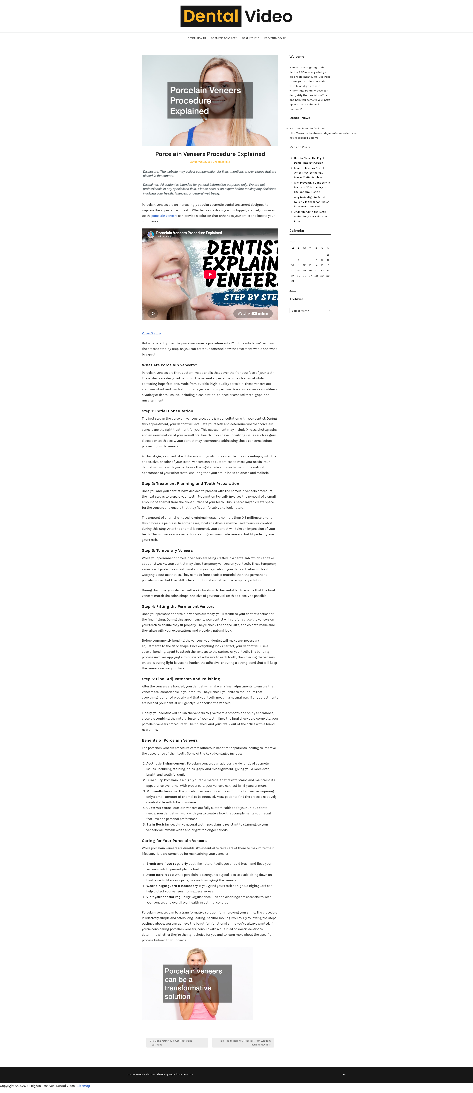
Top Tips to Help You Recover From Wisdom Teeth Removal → (245, 1042)
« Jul (293, 290)
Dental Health (197, 38)
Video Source (151, 333)
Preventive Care (275, 38)
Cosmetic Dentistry (224, 38)
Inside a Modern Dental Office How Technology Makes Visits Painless (309, 172)
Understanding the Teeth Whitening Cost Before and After (311, 216)
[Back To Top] (344, 1074)
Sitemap (83, 1086)
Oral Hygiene (250, 38)
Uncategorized (221, 161)
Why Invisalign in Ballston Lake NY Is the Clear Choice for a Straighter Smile (311, 202)
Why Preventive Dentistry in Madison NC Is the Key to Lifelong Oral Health (312, 187)
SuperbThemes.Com (181, 1074)
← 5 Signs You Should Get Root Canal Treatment (171, 1042)
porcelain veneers (164, 216)
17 (292, 270)
